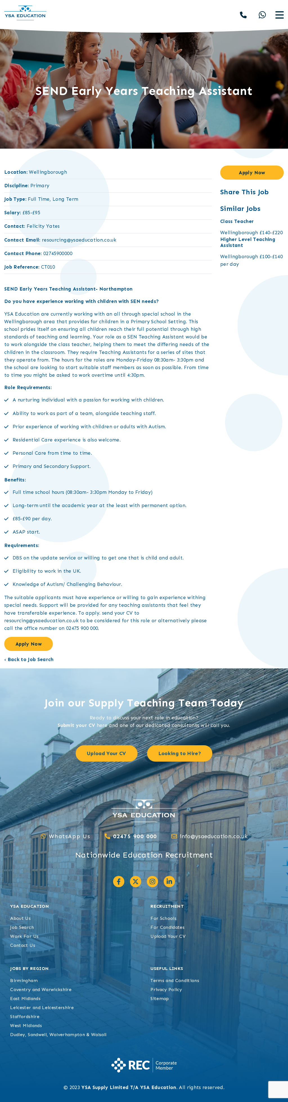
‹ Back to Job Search (29, 659)
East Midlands (25, 998)
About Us (20, 918)
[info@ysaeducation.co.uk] (174, 836)
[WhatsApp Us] (43, 836)
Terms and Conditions (174, 980)
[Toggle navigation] (279, 15)
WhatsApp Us (69, 836)
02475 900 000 (135, 836)
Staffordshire (24, 1016)
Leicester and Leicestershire (42, 1007)
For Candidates (167, 927)
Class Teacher (237, 221)
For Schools (163, 918)
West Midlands (26, 1025)
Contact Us (22, 945)
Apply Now (28, 644)
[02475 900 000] (107, 836)
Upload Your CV (168, 936)
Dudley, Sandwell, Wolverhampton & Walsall (58, 1034)
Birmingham (23, 980)
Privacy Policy (166, 989)
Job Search (21, 927)
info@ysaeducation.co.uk (214, 836)
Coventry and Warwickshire (40, 989)
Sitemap (159, 998)
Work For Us (24, 936)
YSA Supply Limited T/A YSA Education (128, 1087)
